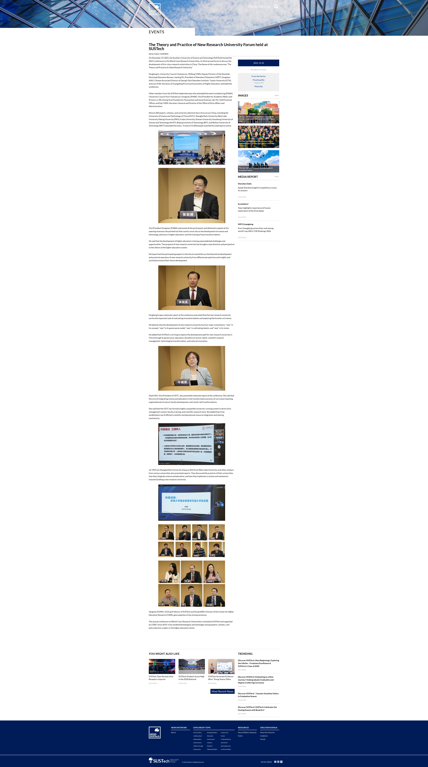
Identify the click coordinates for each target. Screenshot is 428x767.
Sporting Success (226, 746)
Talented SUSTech (212, 749)
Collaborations (197, 736)
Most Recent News (223, 691)
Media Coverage (198, 746)
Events (156, 31)
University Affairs (226, 749)
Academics (264, 736)
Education (210, 736)
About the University (267, 732)
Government (211, 739)
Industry (209, 742)
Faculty (262, 739)
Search (173, 732)
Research (210, 746)
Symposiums (197, 749)
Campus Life (224, 732)
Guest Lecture (197, 742)
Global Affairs (197, 739)
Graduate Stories (226, 739)
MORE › (277, 95)
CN (267, 6)
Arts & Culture (197, 732)
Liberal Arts (224, 742)
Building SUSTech (212, 732)
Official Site (255, 6)
